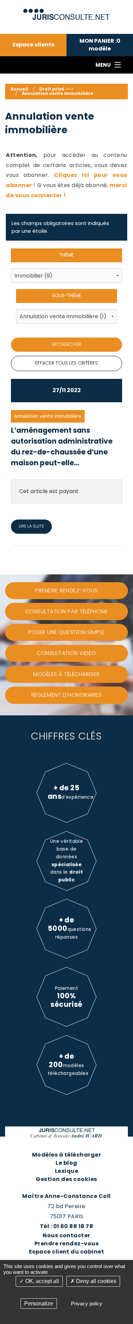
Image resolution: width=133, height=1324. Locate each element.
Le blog (66, 1163)
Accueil (19, 89)
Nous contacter (66, 1235)
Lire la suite (31, 526)
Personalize (38, 1303)
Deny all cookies (95, 1281)
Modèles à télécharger (66, 1155)
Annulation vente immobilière (57, 93)
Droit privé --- (56, 89)
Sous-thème (66, 295)
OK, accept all (41, 1281)
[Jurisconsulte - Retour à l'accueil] (67, 11)
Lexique (66, 1171)
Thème (66, 255)
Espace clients (33, 44)
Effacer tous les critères (66, 363)
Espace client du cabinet (66, 1252)
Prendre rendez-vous (66, 1243)
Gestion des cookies (66, 1179)
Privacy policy (86, 1303)
